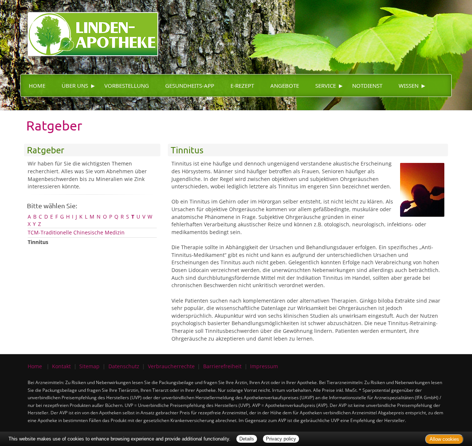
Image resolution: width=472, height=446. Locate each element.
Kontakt (61, 366)
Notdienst (367, 85)
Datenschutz (123, 366)
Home (37, 85)
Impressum (264, 366)
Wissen (409, 85)
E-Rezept (242, 85)
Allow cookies (444, 439)
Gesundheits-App (189, 85)
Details (246, 439)
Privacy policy (281, 439)
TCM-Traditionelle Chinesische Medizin (76, 232)
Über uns (75, 85)
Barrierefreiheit (222, 366)
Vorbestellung (126, 85)
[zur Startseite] (89, 27)
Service (325, 85)
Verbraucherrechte (171, 366)
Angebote (284, 85)
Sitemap (89, 366)
